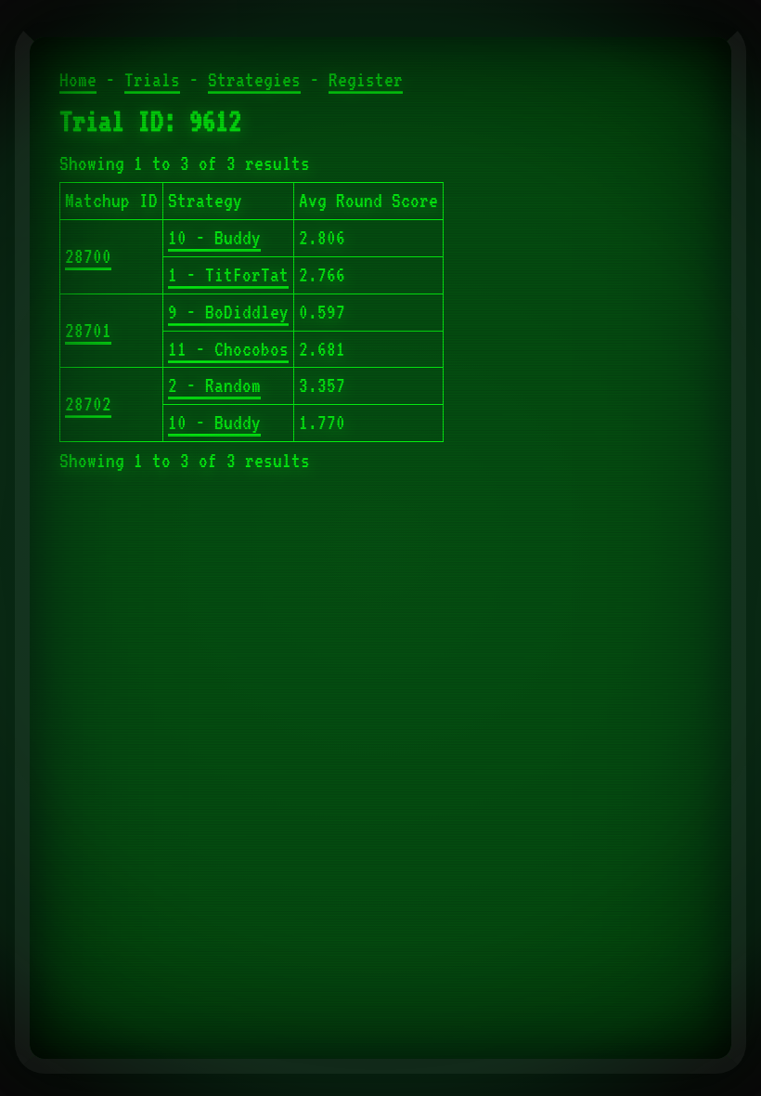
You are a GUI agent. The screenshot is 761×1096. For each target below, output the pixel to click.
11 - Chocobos (228, 349)
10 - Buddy (214, 238)
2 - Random (214, 385)
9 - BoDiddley (228, 312)
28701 (88, 331)
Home (78, 80)
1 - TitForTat (228, 275)
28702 (88, 404)
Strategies (254, 80)
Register (366, 80)
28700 (88, 256)
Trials (152, 80)
